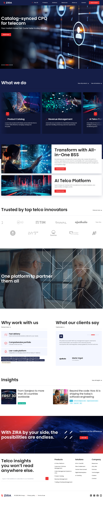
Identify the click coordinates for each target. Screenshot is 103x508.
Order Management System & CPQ (63, 472)
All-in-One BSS (79, 463)
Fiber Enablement (80, 466)
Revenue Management (61, 479)
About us (74, 2)
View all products (82, 83)
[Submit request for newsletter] (46, 478)
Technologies (95, 472)
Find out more (60, 169)
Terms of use (41, 495)
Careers (83, 2)
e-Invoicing (78, 475)
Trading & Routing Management (63, 482)
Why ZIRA (94, 466)
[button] (7, 113)
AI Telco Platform (59, 463)
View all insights (96, 380)
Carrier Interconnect (81, 469)
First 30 (36, 2)
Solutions (54, 2)
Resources (64, 2)
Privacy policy (31, 495)
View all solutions (95, 83)
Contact (94, 478)
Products (45, 2)
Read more (6, 44)
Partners (94, 469)
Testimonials (59, 327)
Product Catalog (59, 476)
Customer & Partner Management (60, 467)
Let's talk (83, 438)
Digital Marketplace (80, 472)
